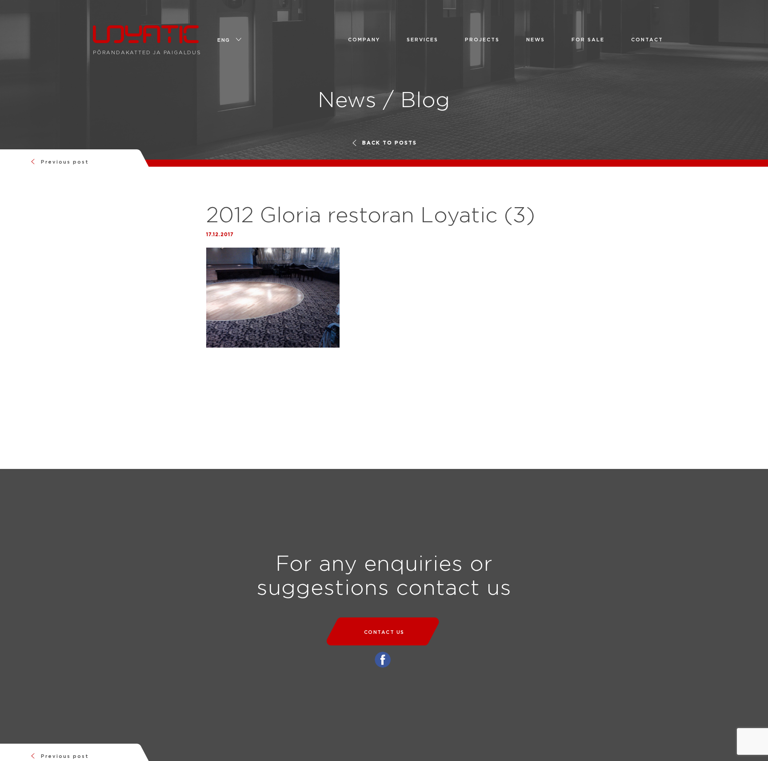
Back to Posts (389, 142)
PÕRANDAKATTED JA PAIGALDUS (147, 36)
